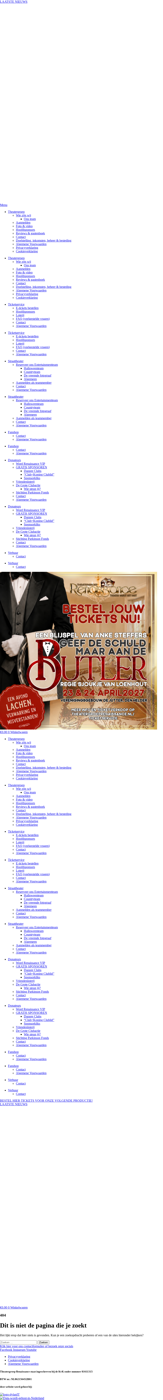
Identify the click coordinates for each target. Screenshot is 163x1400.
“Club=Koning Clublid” (39, 973)
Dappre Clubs (32, 970)
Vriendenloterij (25, 981)
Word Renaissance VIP (30, 963)
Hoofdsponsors (25, 756)
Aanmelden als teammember (33, 909)
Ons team (30, 746)
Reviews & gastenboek (30, 760)
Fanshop (13, 1052)
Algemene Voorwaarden (31, 771)
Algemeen (30, 906)
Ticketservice (16, 831)
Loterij (20, 842)
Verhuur (13, 1080)
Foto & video (24, 753)
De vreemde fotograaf (37, 902)
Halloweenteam (34, 895)
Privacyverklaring (27, 774)
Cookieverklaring (27, 778)
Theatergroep (16, 739)
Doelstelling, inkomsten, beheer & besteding (43, 767)
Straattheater (15, 888)
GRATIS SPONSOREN (31, 966)
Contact (21, 764)
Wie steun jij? (32, 988)
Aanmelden (23, 749)
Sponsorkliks (32, 977)
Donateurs (14, 959)
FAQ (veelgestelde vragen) (33, 846)
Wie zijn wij (23, 742)
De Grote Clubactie (28, 984)
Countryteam (32, 899)
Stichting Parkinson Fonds (32, 991)
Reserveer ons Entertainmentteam (37, 891)
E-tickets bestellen (27, 835)
